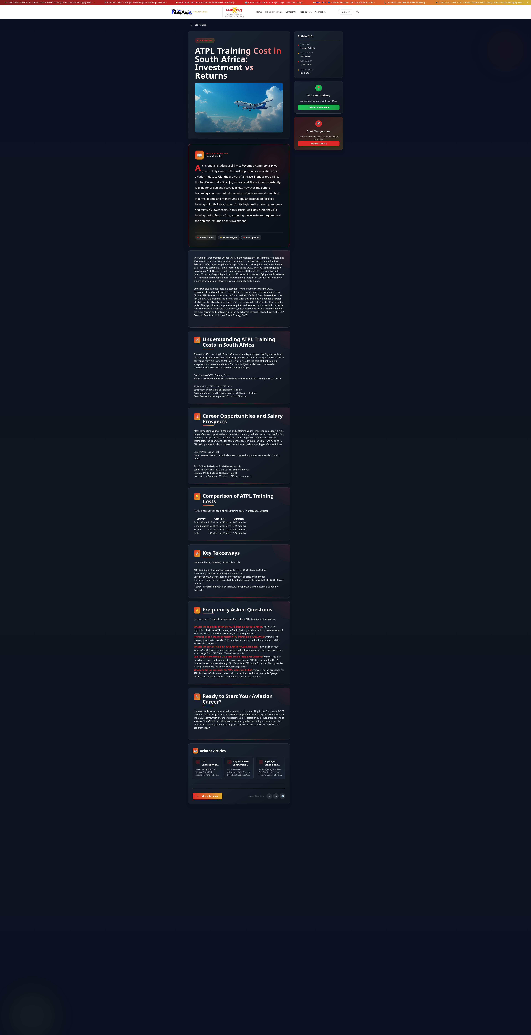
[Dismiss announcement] (528, 2)
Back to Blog (200, 25)
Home (259, 12)
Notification (320, 12)
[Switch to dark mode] (357, 11)
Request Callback (318, 143)
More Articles (209, 796)
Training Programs (273, 12)
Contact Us (291, 12)
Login (344, 12)
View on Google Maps (318, 107)
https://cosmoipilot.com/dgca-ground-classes (223, 724)
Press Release (305, 12)
